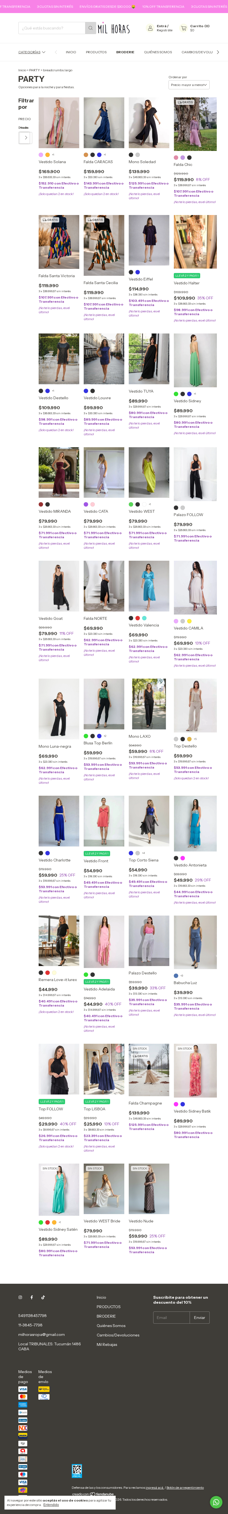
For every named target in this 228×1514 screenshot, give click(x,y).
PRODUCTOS (96, 52)
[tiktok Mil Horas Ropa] (43, 1297)
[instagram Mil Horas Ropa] (20, 1297)
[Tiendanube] (93, 1495)
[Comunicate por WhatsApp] (216, 1502)
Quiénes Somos (158, 52)
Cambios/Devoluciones (203, 52)
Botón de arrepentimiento (185, 1487)
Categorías (29, 52)
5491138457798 (32, 1315)
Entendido (51, 1505)
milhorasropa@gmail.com (41, 1334)
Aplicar (26, 138)
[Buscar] (90, 28)
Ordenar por (177, 77)
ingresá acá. (155, 1487)
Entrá (162, 26)
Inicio (71, 52)
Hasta (20, 127)
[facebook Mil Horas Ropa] (32, 1297)
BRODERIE (125, 52)
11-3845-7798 (30, 1325)
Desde (18, 127)
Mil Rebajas (107, 1344)
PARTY (34, 70)
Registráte (164, 30)
